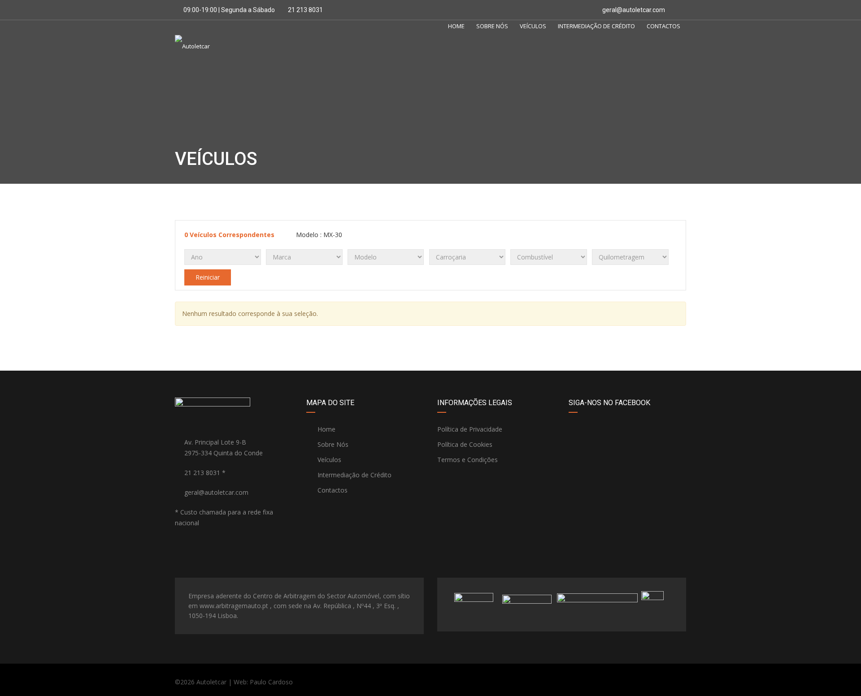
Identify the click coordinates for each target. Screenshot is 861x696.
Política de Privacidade (469, 429)
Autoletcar (211, 682)
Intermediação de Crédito (596, 26)
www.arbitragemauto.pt (234, 605)
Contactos (663, 26)
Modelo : (318, 234)
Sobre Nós (492, 26)
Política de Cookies (464, 444)
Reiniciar (208, 277)
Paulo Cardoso (271, 682)
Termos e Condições (467, 459)
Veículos (533, 26)
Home (456, 26)
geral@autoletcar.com (633, 9)
